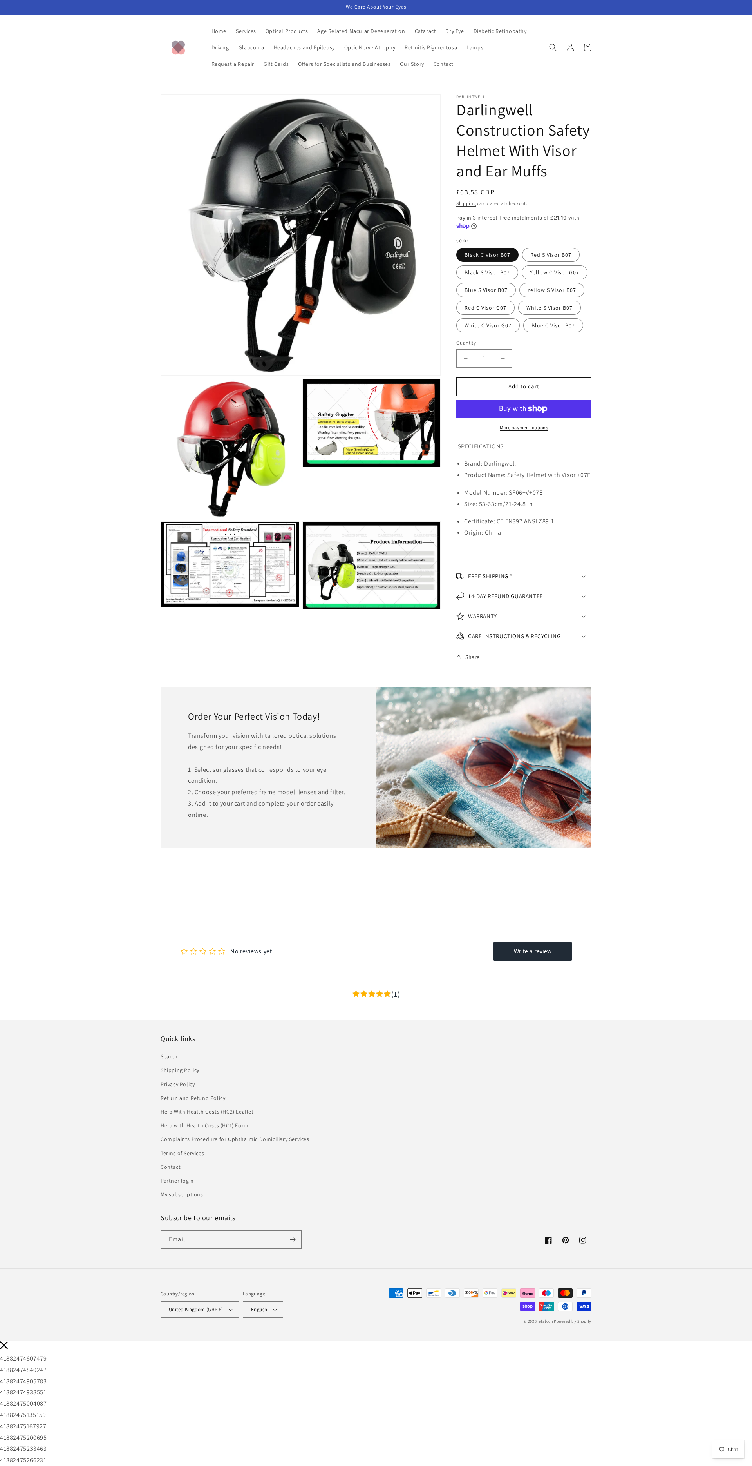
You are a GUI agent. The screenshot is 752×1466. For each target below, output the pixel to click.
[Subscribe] (292, 1239)
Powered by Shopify (572, 1321)
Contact (171, 1166)
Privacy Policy (178, 1084)
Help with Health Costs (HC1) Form (205, 1125)
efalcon (546, 1321)
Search (169, 1056)
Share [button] (472, 656)
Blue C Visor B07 (553, 325)
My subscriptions (182, 1194)
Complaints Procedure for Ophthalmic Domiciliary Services (235, 1139)
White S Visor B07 (549, 307)
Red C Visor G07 (485, 307)
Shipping (466, 203)
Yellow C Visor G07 (554, 272)
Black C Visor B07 (487, 254)
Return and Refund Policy (193, 1097)
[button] (553, 47)
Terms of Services (182, 1153)
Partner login (177, 1180)
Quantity (466, 342)
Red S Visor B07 (550, 254)
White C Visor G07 (488, 325)
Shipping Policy (180, 1070)
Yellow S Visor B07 (552, 290)
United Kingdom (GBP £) (196, 1309)
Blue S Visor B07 (486, 290)
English (259, 1309)
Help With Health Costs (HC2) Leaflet (207, 1111)
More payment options (524, 427)
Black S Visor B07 (487, 272)
